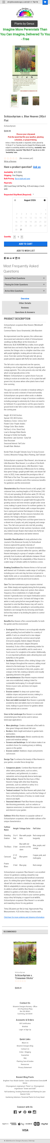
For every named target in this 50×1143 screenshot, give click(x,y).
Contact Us (25, 1049)
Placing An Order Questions (16, 285)
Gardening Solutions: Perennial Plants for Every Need (25, 1097)
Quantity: (7, 237)
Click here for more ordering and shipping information (24, 917)
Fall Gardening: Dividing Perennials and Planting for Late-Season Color (25, 1093)
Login (28, 2)
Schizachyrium (20, 972)
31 (21, 230)
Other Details (25, 303)
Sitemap (32, 1141)
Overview (25, 298)
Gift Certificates (25, 1023)
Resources (25, 1064)
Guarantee (25, 1055)
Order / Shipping (25, 1052)
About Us (25, 1043)
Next (46, 69)
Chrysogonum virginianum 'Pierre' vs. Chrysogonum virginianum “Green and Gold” (25, 1087)
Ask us (37, 167)
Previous (4, 69)
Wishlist (25, 1027)
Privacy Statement (25, 1067)
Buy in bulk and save (22, 179)
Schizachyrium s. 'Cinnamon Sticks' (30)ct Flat (24, 978)
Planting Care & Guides (25, 1061)
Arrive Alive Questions (14, 291)
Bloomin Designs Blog (25, 1046)
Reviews (25, 307)
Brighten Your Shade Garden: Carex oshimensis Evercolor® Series (25, 1082)
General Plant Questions (15, 278)
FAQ (25, 1058)
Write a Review (10, 161)
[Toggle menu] (3, 3)
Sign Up (35, 2)
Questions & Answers (25, 312)
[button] (24, 23)
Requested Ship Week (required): (19, 195)
